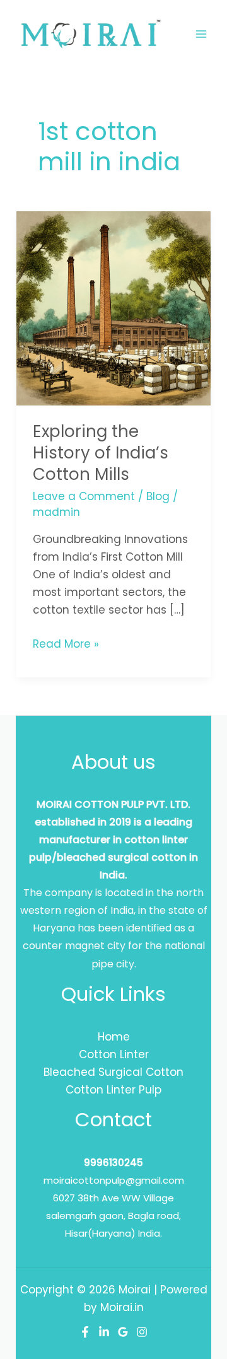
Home (114, 1036)
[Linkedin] (104, 1332)
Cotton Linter (114, 1054)
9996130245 (113, 1162)
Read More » (66, 643)
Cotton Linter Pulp (113, 1089)
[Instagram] (142, 1332)
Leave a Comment (84, 496)
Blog (158, 496)
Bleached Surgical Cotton (113, 1072)
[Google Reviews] (123, 1332)
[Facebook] (85, 1332)
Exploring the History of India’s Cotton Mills (100, 453)
